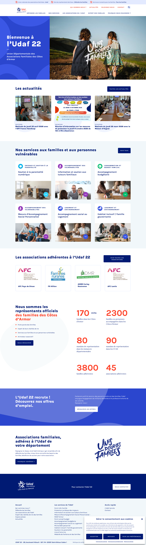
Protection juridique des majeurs (66, 510)
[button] (142, 519)
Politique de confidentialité (115, 541)
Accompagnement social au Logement (72, 215)
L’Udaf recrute (110, 508)
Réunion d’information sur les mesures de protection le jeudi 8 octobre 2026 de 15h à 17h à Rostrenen (73, 128)
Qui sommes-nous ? (78, 7)
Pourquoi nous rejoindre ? (119, 13)
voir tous (124, 150)
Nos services (54, 13)
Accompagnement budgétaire (107, 173)
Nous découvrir (24, 343)
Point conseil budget (61, 519)
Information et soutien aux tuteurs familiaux (72, 173)
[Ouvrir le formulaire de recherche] (129, 7)
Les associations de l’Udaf (74, 13)
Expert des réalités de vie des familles (28, 515)
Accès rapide (110, 505)
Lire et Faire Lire (60, 532)
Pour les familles (121, 2)
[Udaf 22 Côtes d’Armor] (21, 10)
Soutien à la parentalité (63, 530)
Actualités (93, 7)
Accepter (94, 536)
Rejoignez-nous (107, 7)
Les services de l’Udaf (63, 505)
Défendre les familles (80, 2)
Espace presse (20, 517)
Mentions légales (128, 541)
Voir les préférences (131, 536)
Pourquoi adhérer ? (26, 461)
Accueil (18, 505)
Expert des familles (96, 13)
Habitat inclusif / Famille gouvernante (111, 215)
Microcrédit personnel (62, 526)
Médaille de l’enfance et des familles (67, 534)
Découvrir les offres (86, 409)
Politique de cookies (101, 541)
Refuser (111, 536)
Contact (121, 7)
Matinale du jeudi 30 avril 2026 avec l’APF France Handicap (31, 127)
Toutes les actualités (118, 89)
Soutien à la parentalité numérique (30, 173)
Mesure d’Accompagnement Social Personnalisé (33, 215)
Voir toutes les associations (117, 258)
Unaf (46, 2)
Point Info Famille (60, 508)
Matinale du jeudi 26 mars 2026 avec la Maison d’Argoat (112, 127)
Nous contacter (121, 487)
